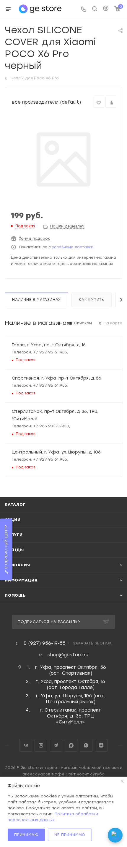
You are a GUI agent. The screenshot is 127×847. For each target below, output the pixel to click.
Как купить (91, 300)
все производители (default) (46, 102)
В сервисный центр (6, 547)
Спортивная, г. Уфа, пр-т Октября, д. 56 (56, 378)
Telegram (56, 745)
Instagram (41, 745)
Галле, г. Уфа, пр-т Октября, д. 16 (49, 344)
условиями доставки (72, 247)
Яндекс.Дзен (101, 745)
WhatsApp (86, 745)
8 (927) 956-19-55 (45, 643)
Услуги (14, 534)
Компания (17, 565)
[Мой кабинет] (105, 9)
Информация (21, 580)
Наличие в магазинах (36, 300)
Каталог (15, 504)
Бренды (14, 550)
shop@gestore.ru (68, 655)
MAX (71, 745)
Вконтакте (25, 745)
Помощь (15, 595)
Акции (13, 519)
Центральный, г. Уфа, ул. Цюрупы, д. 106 (56, 452)
